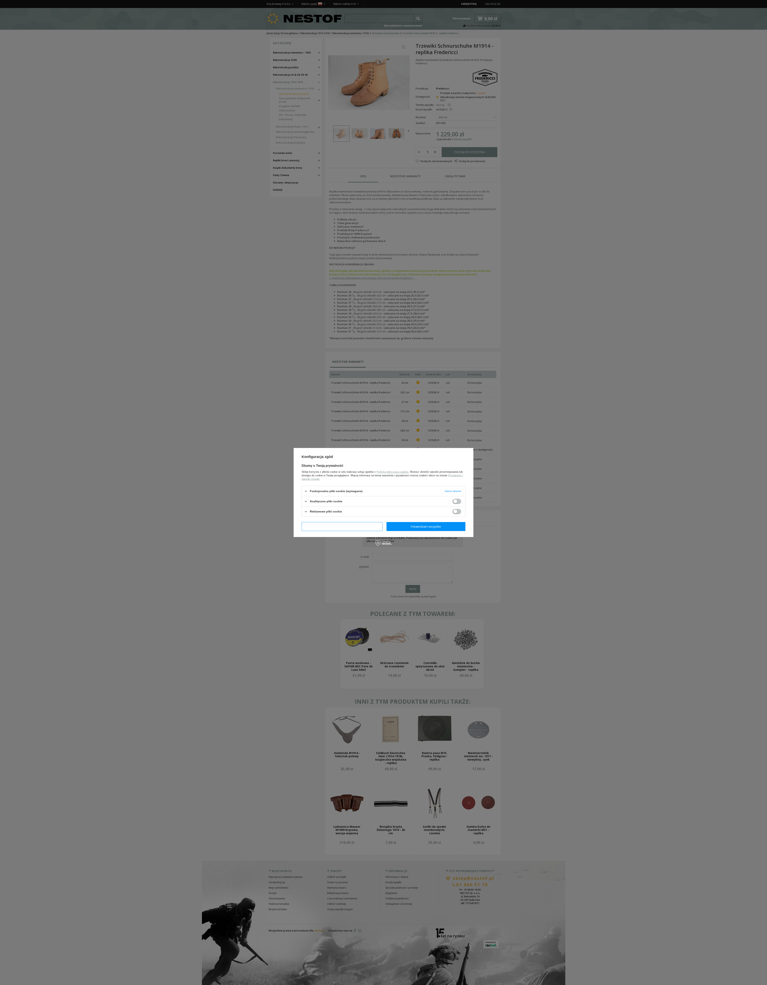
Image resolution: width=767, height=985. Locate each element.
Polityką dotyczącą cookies (392, 471)
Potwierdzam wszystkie (426, 526)
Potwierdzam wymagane (342, 526)
